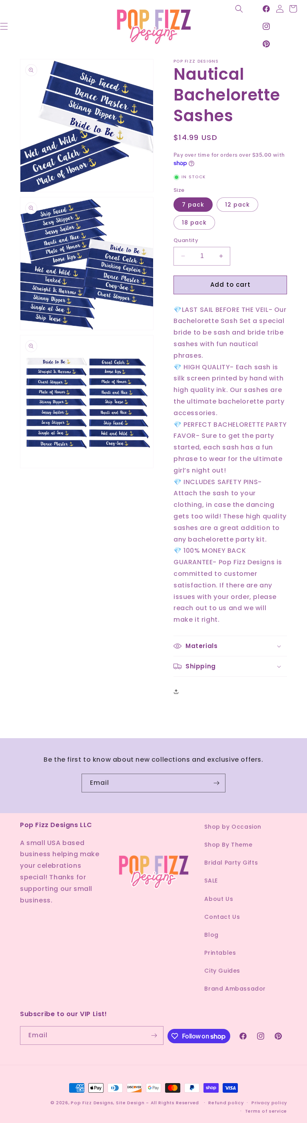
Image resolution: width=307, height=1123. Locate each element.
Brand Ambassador (235, 989)
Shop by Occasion (232, 827)
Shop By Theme (228, 845)
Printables (220, 953)
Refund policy (225, 1102)
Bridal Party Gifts (231, 863)
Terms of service (266, 1111)
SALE (210, 881)
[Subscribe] (216, 783)
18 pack (194, 223)
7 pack (193, 205)
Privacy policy (269, 1102)
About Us (218, 899)
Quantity (185, 240)
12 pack (237, 205)
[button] (239, 9)
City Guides (222, 971)
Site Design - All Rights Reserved (157, 1102)
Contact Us (222, 917)
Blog (211, 935)
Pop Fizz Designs (92, 1102)
